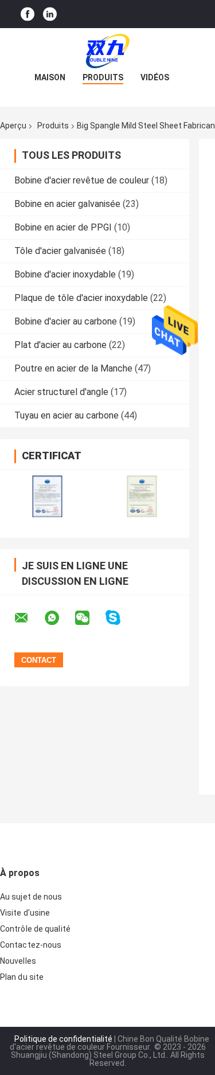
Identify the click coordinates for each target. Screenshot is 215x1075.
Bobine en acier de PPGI (63, 227)
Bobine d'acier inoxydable (65, 274)
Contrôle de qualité (35, 928)
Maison (49, 77)
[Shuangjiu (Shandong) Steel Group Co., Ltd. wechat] (89, 618)
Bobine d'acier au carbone (65, 321)
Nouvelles (18, 960)
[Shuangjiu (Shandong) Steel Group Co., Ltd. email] (28, 618)
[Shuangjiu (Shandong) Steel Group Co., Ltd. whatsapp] (59, 618)
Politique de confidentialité (63, 1038)
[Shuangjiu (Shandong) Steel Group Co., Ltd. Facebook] (27, 14)
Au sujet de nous (31, 896)
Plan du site (22, 977)
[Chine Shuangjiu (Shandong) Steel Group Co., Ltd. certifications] (47, 496)
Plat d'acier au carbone (60, 344)
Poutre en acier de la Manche (73, 368)
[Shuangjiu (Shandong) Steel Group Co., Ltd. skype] (120, 618)
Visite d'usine (25, 912)
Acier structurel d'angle (61, 391)
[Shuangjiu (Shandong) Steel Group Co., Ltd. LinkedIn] (50, 14)
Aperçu (13, 125)
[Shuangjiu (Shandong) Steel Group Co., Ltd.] (108, 51)
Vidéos (154, 77)
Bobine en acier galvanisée (67, 203)
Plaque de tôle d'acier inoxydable (81, 297)
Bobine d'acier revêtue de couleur (81, 180)
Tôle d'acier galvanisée (60, 250)
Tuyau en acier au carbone (66, 415)
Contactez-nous (30, 944)
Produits (103, 77)
